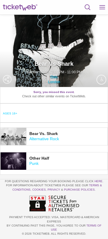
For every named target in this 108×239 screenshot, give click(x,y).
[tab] (54, 136)
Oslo (54, 77)
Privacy (54, 189)
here (98, 181)
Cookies (39, 189)
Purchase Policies (79, 189)
